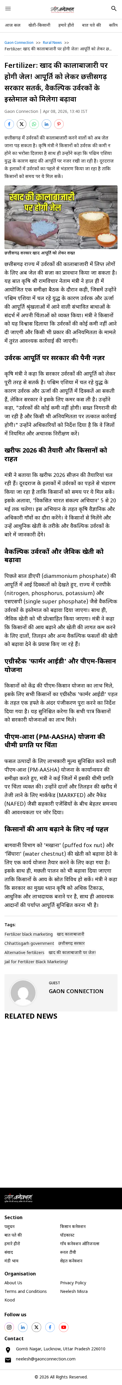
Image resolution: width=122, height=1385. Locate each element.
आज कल (12, 25)
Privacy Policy (73, 1283)
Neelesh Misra (74, 1292)
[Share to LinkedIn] (46, 124)
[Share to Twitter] (21, 124)
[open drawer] (8, 8)
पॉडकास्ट (67, 1235)
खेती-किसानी (39, 25)
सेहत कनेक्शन (71, 1261)
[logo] (63, 9)
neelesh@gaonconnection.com (46, 1359)
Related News (30, 1017)
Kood (9, 1300)
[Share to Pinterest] (59, 124)
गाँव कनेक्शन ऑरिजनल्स (79, 1244)
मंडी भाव (11, 1261)
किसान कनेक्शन (73, 1227)
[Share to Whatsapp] (34, 124)
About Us (13, 1283)
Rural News (52, 43)
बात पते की (91, 25)
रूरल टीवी (68, 1253)
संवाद (8, 1253)
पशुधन (9, 1227)
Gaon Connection (18, 43)
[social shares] (9, 1327)
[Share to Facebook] (9, 124)
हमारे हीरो (66, 25)
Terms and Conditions (25, 1292)
